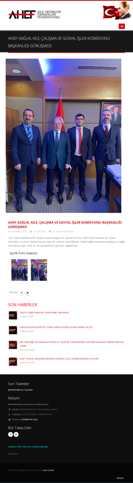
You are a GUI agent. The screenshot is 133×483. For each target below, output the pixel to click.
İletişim (120, 478)
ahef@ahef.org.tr (29, 419)
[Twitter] (16, 434)
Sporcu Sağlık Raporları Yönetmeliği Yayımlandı (44, 312)
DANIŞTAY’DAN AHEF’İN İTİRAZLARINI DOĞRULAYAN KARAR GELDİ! (56, 327)
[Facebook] (10, 434)
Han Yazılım (48, 470)
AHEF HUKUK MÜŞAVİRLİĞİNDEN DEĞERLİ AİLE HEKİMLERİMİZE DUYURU (59, 358)
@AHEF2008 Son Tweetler (20, 389)
